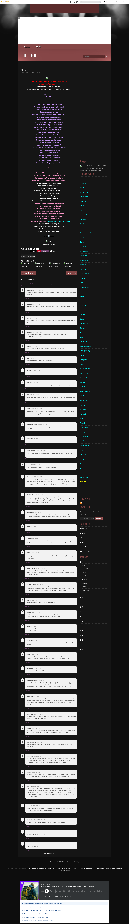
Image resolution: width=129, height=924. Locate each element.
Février (84, 586)
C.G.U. (74, 868)
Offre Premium (100, 868)
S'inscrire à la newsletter (28, 256)
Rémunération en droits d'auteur (86, 868)
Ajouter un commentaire (36, 284)
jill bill (31, 55)
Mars (83, 583)
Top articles (51, 868)
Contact (38, 46)
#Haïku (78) (83, 533)
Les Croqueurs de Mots (57, 81)
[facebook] (70, 2)
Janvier (84, 590)
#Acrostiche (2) (85, 551)
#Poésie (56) (84, 538)
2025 (81, 597)
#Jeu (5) (82, 542)
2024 (81, 602)
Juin (83, 572)
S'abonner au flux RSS (81, 503)
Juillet (83, 569)
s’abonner (47, 896)
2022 (81, 612)
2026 (81, 562)
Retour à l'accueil (49, 854)
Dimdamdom (43, 84)
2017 (81, 635)
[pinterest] (77, 2)
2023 (81, 607)
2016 (81, 640)
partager (58, 896)
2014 (81, 649)
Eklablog (76, 862)
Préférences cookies (64, 870)
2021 (81, 616)
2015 (81, 645)
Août (83, 565)
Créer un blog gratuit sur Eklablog (37, 868)
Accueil (27, 46)
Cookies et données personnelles (114, 868)
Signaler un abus (66, 868)
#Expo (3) (83, 547)
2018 (81, 630)
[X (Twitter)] (74, 2)
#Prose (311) (84, 529)
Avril (83, 579)
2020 (81, 621)
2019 (81, 626)
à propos (69, 896)
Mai (83, 576)
